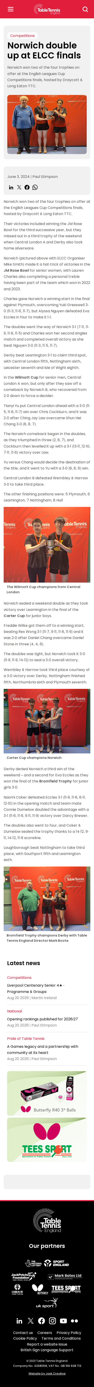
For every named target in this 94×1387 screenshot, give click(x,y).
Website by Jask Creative (47, 1373)
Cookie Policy (25, 1338)
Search (85, 9)
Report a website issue (47, 1344)
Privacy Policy (69, 1332)
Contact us (23, 1332)
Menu (10, 9)
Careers (44, 1332)
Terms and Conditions (61, 1338)
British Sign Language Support (47, 1350)
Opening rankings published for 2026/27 (42, 1019)
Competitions (22, 35)
